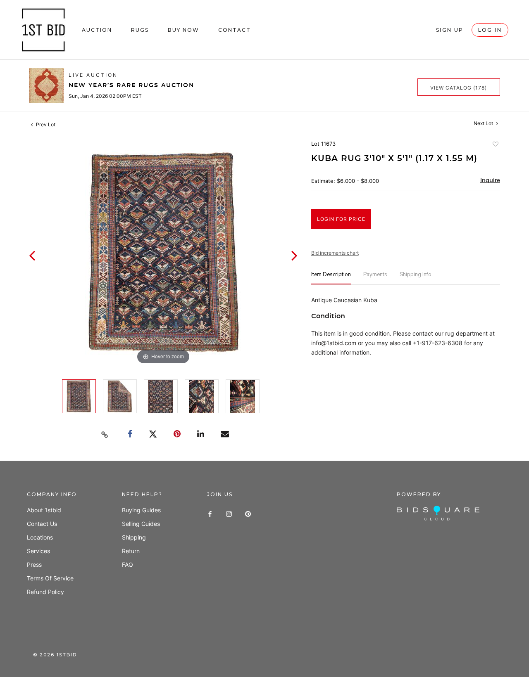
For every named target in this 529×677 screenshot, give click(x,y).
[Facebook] (210, 513)
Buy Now (183, 30)
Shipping (134, 537)
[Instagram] (229, 513)
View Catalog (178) (458, 88)
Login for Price (341, 219)
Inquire (490, 180)
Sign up (450, 30)
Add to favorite (495, 144)
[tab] (331, 278)
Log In (490, 30)
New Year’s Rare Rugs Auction (131, 85)
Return (131, 550)
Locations (40, 537)
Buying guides (141, 510)
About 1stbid (44, 510)
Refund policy (45, 591)
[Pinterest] (248, 513)
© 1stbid (55, 655)
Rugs (140, 30)
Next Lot (484, 123)
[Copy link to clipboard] (105, 435)
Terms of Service (50, 578)
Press (34, 564)
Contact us (42, 523)
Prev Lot (45, 124)
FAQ (127, 564)
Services (38, 550)
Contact (234, 30)
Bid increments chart (335, 253)
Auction (97, 30)
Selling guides (141, 523)
